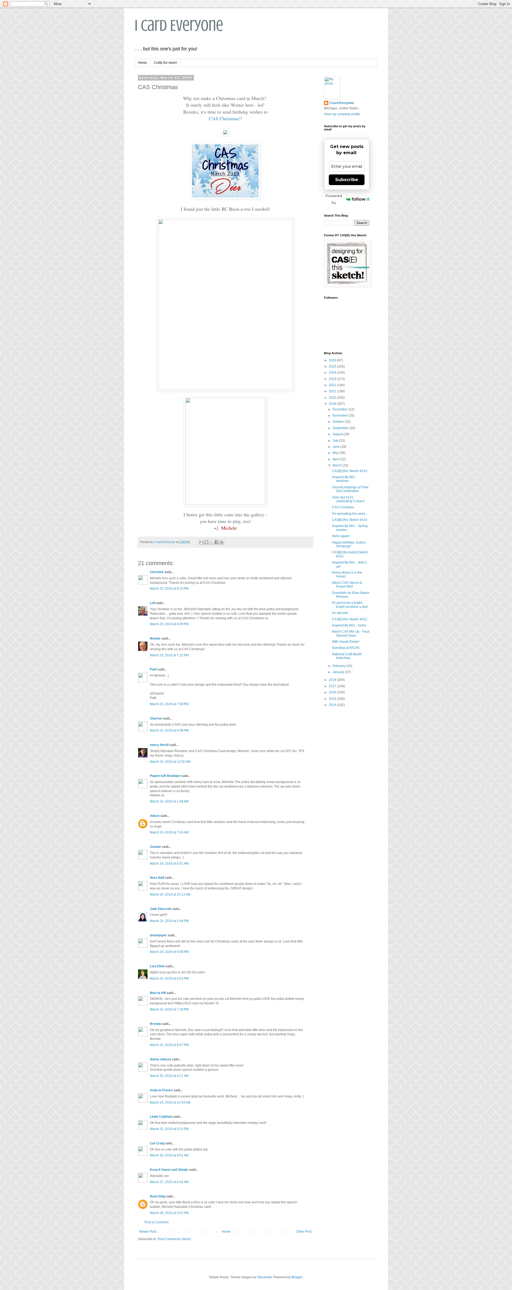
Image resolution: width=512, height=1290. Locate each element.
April (336, 459)
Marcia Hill (158, 993)
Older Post (303, 1231)
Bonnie (155, 638)
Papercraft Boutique (165, 776)
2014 (333, 705)
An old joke (340, 613)
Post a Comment (157, 1222)
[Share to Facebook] (216, 542)
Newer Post (147, 1231)
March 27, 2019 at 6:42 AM (169, 1182)
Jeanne (155, 847)
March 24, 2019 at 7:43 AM (169, 832)
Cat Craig (157, 1143)
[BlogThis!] (206, 542)
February (339, 666)
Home (142, 63)
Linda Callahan (161, 1117)
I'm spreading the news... (350, 514)
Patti (153, 669)
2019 (333, 404)
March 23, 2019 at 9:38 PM (169, 730)
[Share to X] (211, 542)
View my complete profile (342, 114)
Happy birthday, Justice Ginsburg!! (349, 544)
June (337, 447)
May (336, 453)
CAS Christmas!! (225, 118)
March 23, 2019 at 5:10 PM (169, 588)
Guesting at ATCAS (345, 648)
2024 (333, 372)
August (338, 434)
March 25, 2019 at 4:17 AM (169, 1076)
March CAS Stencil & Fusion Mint (347, 584)
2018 (333, 680)
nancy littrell (159, 745)
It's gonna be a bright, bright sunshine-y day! (350, 604)
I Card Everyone (179, 25)
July (336, 440)
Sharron (156, 718)
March (337, 465)
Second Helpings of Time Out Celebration (350, 489)
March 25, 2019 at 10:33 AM (170, 1102)
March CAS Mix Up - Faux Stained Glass (350, 633)
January (339, 672)
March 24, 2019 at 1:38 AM (169, 801)
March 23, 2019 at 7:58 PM (169, 704)
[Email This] (201, 542)
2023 (333, 379)
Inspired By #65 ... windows (345, 479)
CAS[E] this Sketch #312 (349, 619)
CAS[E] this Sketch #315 (349, 471)
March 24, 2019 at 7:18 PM (169, 1009)
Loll (152, 603)
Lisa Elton (157, 966)
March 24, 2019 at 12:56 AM (170, 762)
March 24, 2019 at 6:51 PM (169, 978)
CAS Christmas (343, 507)
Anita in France (161, 1090)
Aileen (154, 816)
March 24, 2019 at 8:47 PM (169, 1045)
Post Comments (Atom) (174, 1239)
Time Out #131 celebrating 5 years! (348, 499)
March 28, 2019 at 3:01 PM (169, 1213)
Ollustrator (264, 1277)
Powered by (334, 199)
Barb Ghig (157, 1196)
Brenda (155, 1024)
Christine (157, 572)
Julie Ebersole (160, 909)
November (341, 415)
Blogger (297, 1277)
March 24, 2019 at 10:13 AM (170, 894)
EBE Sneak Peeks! (345, 642)
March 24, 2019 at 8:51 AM (169, 863)
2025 (333, 366)
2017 (333, 686)
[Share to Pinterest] (221, 542)
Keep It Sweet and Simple (169, 1170)
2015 (333, 699)
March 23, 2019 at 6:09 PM (169, 624)
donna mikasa (160, 1059)
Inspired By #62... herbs (349, 625)
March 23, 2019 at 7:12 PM (169, 655)
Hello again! (341, 536)
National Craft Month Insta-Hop (347, 656)
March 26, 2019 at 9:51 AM (169, 1155)
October (339, 422)
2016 (333, 692)
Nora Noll (157, 878)
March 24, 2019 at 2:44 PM (169, 921)
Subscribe (346, 179)
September (341, 428)
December (341, 409)
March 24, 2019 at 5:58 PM (169, 952)
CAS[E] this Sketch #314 (349, 520)
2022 (333, 385)
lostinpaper (158, 935)
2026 (333, 360)
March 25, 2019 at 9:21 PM (169, 1129)
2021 (333, 391)
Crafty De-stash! (165, 63)
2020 (333, 398)
